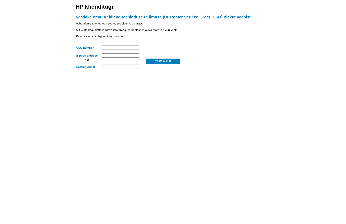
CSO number (85, 47)
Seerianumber (85, 66)
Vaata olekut (163, 60)
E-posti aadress (87, 55)
